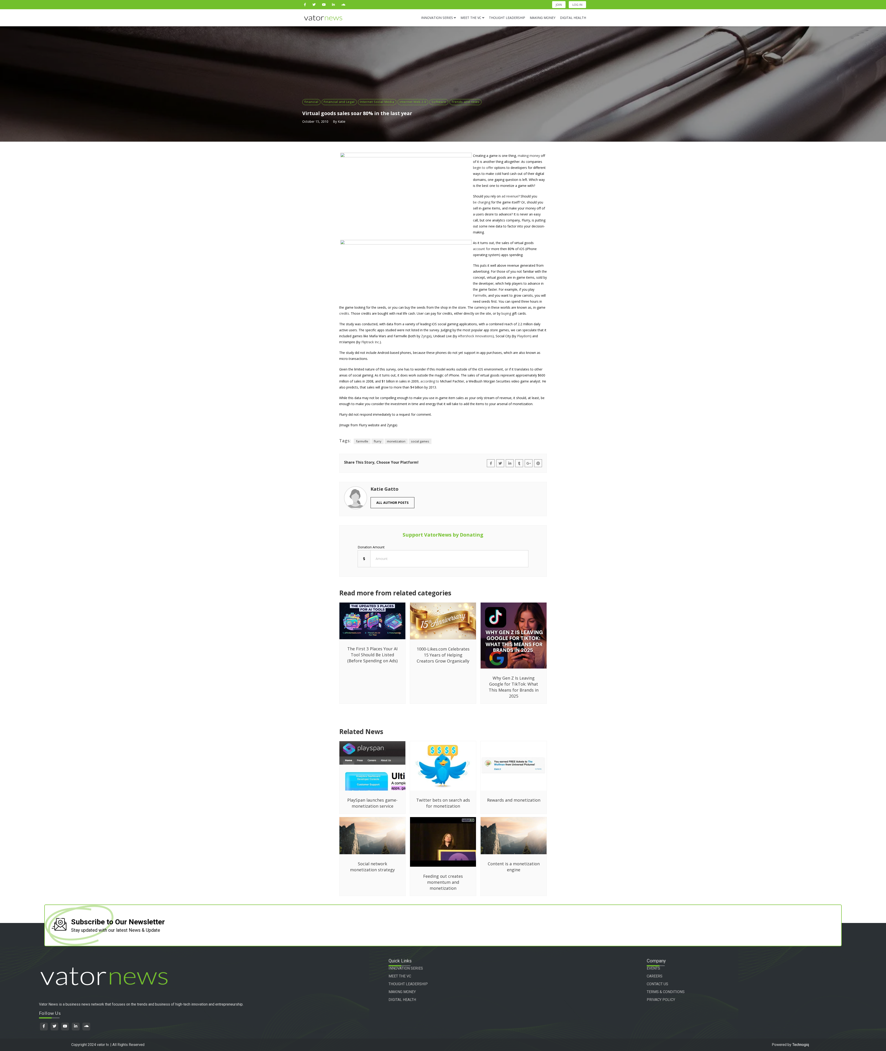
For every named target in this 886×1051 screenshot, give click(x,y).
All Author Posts (392, 502)
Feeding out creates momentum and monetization (443, 882)
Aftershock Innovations (475, 336)
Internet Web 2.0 (413, 102)
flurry (377, 441)
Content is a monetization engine (514, 866)
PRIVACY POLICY (661, 999)
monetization (396, 441)
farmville (362, 441)
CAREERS (654, 976)
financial (311, 102)
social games (420, 441)
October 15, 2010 (315, 121)
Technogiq (800, 1044)
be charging (481, 202)
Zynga (425, 336)
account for (481, 249)
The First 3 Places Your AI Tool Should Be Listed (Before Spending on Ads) (372, 654)
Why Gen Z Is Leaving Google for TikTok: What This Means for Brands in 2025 (514, 687)
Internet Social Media (377, 102)
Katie (341, 121)
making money (529, 155)
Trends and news (465, 102)
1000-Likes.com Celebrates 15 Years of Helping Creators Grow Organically (443, 655)
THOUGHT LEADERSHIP (408, 984)
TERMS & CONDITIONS (666, 992)
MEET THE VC (400, 976)
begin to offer (483, 167)
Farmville (479, 295)
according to (429, 381)
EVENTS (653, 968)
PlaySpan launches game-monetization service (372, 803)
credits (344, 313)
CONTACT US (657, 984)
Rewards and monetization (513, 800)
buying (506, 313)
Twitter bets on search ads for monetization (443, 803)
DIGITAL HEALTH (402, 999)
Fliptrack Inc (370, 342)
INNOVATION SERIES (406, 968)
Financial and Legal (339, 102)
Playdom (523, 336)
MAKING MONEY (402, 992)
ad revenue (510, 196)
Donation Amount (371, 547)
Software (438, 102)
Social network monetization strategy (372, 866)
